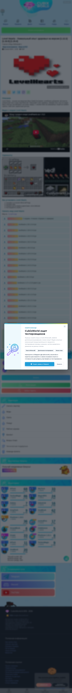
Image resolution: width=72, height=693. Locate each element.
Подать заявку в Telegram (41, 364)
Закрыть (59, 364)
